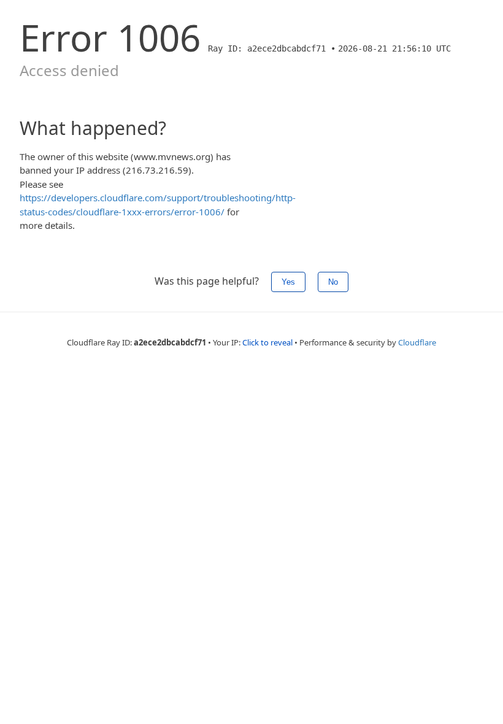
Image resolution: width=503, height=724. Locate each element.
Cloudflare (417, 342)
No (333, 282)
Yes (288, 282)
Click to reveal (267, 342)
